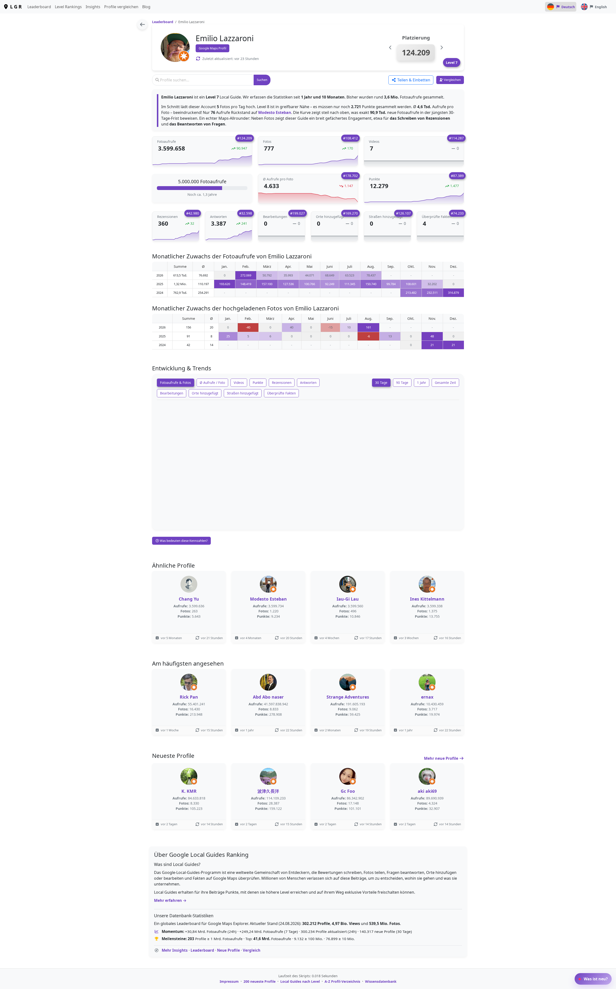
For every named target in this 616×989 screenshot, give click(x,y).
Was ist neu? (595, 979)
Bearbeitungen (171, 393)
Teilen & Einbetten (413, 80)
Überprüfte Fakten (281, 393)
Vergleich (251, 950)
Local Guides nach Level (300, 981)
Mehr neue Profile (441, 758)
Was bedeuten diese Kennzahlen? (183, 540)
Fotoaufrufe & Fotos (175, 382)
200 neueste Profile (260, 981)
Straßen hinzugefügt (242, 393)
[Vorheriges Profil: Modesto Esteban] (390, 47)
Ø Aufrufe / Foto (212, 382)
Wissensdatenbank (381, 981)
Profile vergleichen (121, 6)
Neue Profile (228, 950)
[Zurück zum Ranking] (142, 24)
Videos (239, 382)
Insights (93, 6)
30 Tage (381, 382)
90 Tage (402, 382)
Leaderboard (39, 6)
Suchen (262, 80)
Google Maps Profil (212, 48)
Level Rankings (68, 6)
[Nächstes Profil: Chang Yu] (441, 47)
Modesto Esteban (274, 112)
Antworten (308, 382)
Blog (146, 6)
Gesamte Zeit (445, 382)
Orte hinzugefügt (205, 393)
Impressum (229, 981)
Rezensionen (281, 382)
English (601, 7)
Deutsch (568, 7)
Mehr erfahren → (170, 900)
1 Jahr (421, 382)
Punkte (258, 382)
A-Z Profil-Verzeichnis (342, 981)
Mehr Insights (175, 950)
